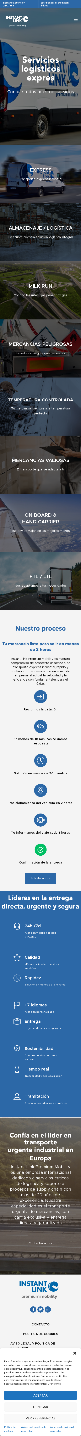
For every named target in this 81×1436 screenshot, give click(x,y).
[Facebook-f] (33, 1309)
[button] (75, 1353)
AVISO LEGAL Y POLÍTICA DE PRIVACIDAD (32, 1345)
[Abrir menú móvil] (76, 21)
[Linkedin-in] (48, 1309)
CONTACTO (40, 1324)
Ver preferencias (40, 1418)
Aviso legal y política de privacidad (33, 1428)
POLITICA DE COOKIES (40, 1334)
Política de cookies (10, 1428)
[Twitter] (40, 1309)
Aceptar (40, 1395)
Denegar (40, 1407)
